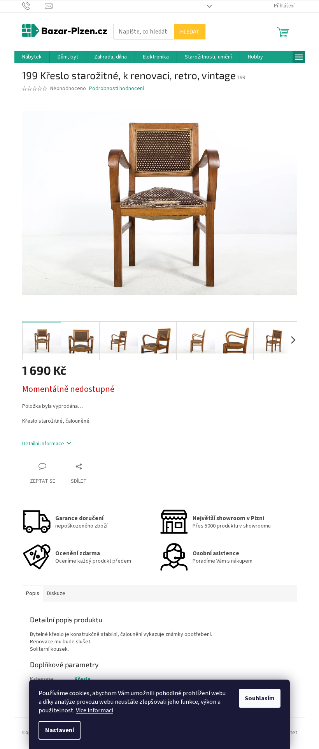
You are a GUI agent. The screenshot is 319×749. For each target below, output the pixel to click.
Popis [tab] (32, 593)
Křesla (82, 679)
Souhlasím (260, 698)
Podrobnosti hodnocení (116, 88)
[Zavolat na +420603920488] (33, 5)
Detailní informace (43, 444)
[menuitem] (31, 57)
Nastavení (59, 730)
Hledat (189, 31)
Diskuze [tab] (56, 593)
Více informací (94, 710)
